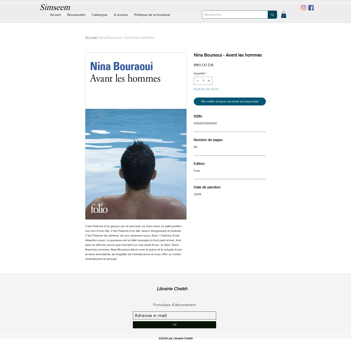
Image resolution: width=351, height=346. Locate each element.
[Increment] (209, 81)
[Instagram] (303, 7)
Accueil (91, 37)
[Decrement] (197, 81)
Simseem (55, 8)
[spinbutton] (203, 81)
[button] (283, 14)
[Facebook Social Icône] (311, 7)
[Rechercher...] (272, 14)
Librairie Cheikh (172, 288)
